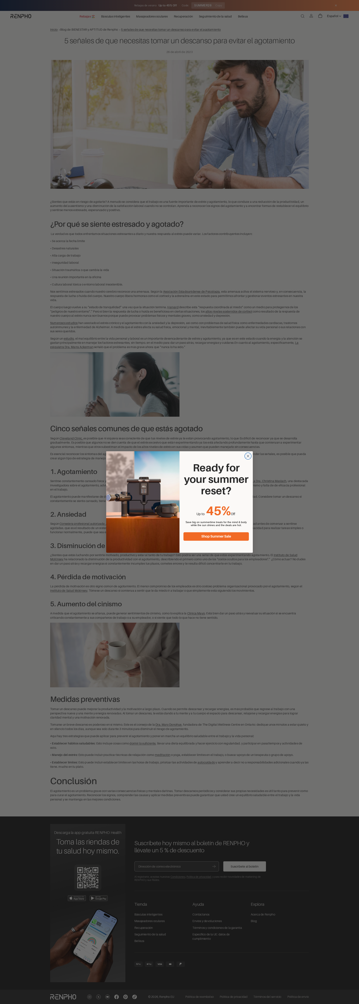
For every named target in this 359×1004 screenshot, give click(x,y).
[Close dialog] (248, 456)
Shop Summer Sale (216, 536)
